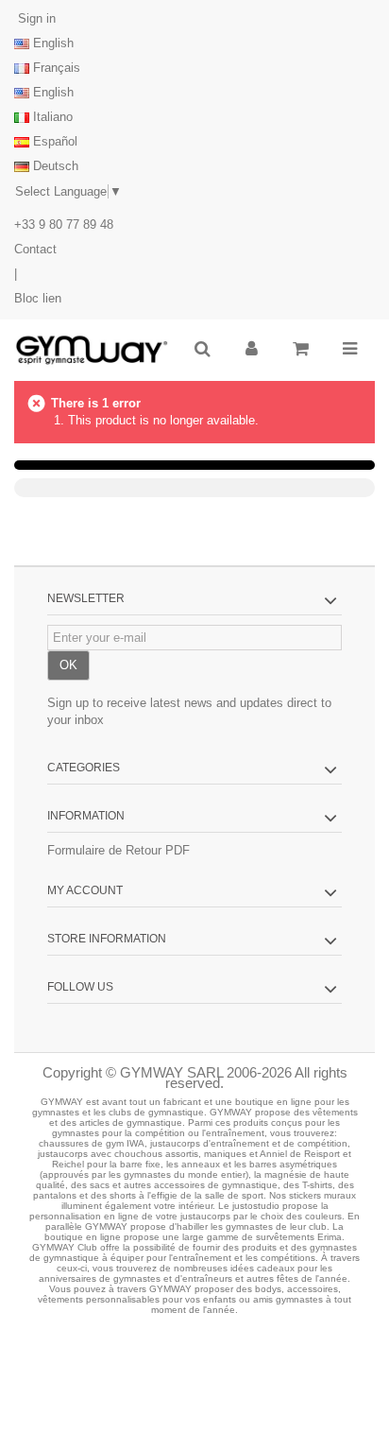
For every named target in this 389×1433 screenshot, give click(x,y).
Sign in (35, 18)
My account (85, 890)
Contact (35, 249)
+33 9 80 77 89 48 (63, 224)
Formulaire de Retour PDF (118, 850)
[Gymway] (91, 350)
